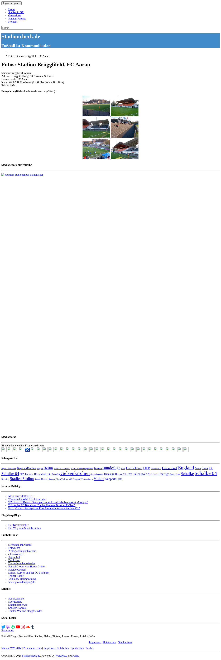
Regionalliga (175, 474)
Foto (48, 474)
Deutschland (134, 468)
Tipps (58, 479)
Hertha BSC (121, 474)
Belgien (40, 468)
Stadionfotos (125, 642)
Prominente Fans (32, 648)
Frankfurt (56, 474)
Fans (205, 468)
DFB (146, 468)
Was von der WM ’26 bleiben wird (27, 499)
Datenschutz (109, 642)
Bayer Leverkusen (8, 468)
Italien (137, 474)
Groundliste (14, 15)
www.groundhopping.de (21, 582)
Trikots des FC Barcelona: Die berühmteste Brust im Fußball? (41, 505)
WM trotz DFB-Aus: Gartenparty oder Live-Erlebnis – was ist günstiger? (48, 502)
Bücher (90, 648)
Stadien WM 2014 (11, 648)
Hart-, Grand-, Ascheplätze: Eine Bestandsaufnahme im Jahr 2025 (44, 508)
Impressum (95, 642)
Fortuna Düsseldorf (35, 474)
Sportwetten (77, 648)
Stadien (16, 478)
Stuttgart (52, 479)
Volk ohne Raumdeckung (22, 578)
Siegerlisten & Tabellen (56, 648)
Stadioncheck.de (20, 36)
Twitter (64, 479)
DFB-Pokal (156, 468)
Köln (144, 474)
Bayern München (26, 468)
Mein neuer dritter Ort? (20, 496)
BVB (123, 468)
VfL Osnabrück (86, 479)
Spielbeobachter (17, 569)
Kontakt (12, 21)
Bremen (98, 468)
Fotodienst (14, 547)
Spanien (5, 479)
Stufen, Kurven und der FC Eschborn (28, 572)
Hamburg (109, 473)
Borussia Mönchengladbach (82, 468)
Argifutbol (14, 557)
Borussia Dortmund (62, 468)
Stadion (28, 479)
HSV (130, 474)
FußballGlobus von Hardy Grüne (26, 566)
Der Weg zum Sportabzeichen (24, 528)
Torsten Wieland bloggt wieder (25, 610)
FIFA (22, 474)
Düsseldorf (169, 468)
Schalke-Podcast (17, 607)
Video (99, 478)
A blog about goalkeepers (22, 551)
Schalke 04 (206, 473)
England (186, 467)
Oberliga (163, 474)
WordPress (61, 655)
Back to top (7, 630)
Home (11, 9)
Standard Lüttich (41, 479)
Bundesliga (111, 468)
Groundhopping (96, 474)
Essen (198, 468)
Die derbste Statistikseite (21, 563)
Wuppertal (110, 479)
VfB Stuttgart (74, 479)
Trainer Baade (16, 575)
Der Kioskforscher (18, 524)
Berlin (48, 468)
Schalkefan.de (16, 598)
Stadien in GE (16, 12)
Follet (75, 655)
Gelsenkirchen (75, 473)
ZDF (120, 479)
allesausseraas (15, 554)
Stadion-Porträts (17, 18)
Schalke (187, 473)
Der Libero (14, 560)
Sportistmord (15, 601)
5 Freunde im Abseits (19, 544)
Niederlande (153, 474)
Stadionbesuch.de (17, 604)
